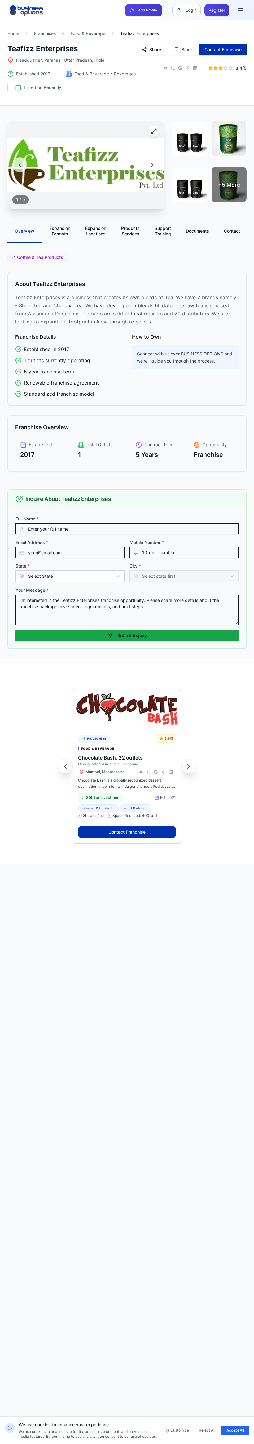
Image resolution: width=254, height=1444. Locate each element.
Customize (179, 1430)
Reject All (207, 1430)
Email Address (31, 542)
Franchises (45, 33)
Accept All (235, 1430)
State (22, 565)
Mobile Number (146, 542)
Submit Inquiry (132, 635)
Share (155, 49)
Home (13, 33)
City (135, 565)
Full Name (27, 518)
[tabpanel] (127, 362)
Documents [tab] (197, 231)
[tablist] (127, 233)
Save (187, 49)
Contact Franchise (127, 832)
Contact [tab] (232, 231)
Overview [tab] (24, 231)
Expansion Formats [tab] (59, 230)
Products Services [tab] (130, 230)
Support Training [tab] (163, 230)
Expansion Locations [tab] (95, 230)
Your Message (32, 590)
